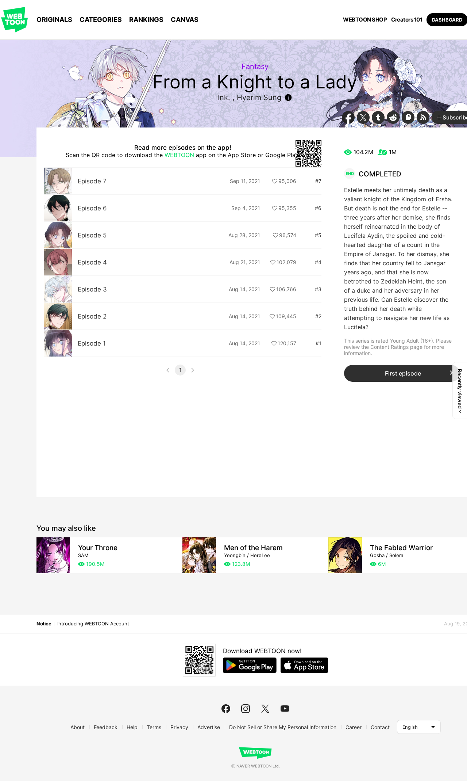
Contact (380, 727)
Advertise (208, 727)
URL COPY (408, 117)
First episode (403, 373)
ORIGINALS (54, 19)
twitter (265, 708)
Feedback (105, 727)
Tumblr (378, 117)
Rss (423, 117)
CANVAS (184, 19)
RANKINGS (146, 19)
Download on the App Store (304, 665)
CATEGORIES (101, 19)
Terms (154, 727)
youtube (285, 708)
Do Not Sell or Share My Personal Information (282, 727)
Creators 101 (406, 19)
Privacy (179, 727)
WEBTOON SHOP (365, 19)
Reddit (393, 117)
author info (288, 97)
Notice (43, 623)
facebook (226, 708)
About (77, 727)
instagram (245, 708)
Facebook (348, 117)
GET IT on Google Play (250, 665)
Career (354, 727)
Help (132, 727)
